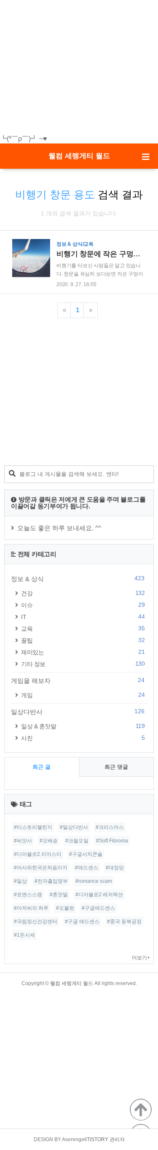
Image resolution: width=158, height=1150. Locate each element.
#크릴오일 (76, 841)
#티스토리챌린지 (33, 827)
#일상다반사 (74, 827)
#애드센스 (86, 868)
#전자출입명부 (51, 881)
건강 (83, 593)
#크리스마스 (110, 827)
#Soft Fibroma (112, 841)
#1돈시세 (24, 935)
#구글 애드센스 (82, 921)
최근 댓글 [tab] (116, 767)
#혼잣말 (59, 895)
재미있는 (83, 652)
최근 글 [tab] (41, 767)
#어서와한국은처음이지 (40, 868)
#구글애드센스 (98, 908)
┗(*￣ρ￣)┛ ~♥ (23, 138)
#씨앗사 (23, 841)
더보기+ (141, 958)
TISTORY (97, 1139)
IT (83, 616)
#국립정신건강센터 (35, 921)
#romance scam (93, 881)
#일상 (20, 881)
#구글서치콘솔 (85, 854)
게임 (83, 694)
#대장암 (115, 868)
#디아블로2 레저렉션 (99, 895)
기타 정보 (83, 663)
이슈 (83, 604)
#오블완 (65, 908)
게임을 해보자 (78, 680)
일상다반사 (78, 711)
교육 (83, 628)
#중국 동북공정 (124, 921)
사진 (83, 737)
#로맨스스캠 (28, 895)
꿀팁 (83, 640)
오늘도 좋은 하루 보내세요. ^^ (59, 527)
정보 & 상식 (78, 578)
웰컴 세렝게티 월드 (79, 156)
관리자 (117, 1139)
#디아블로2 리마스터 (38, 854)
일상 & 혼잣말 (83, 726)
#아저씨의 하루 (31, 908)
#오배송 (49, 841)
